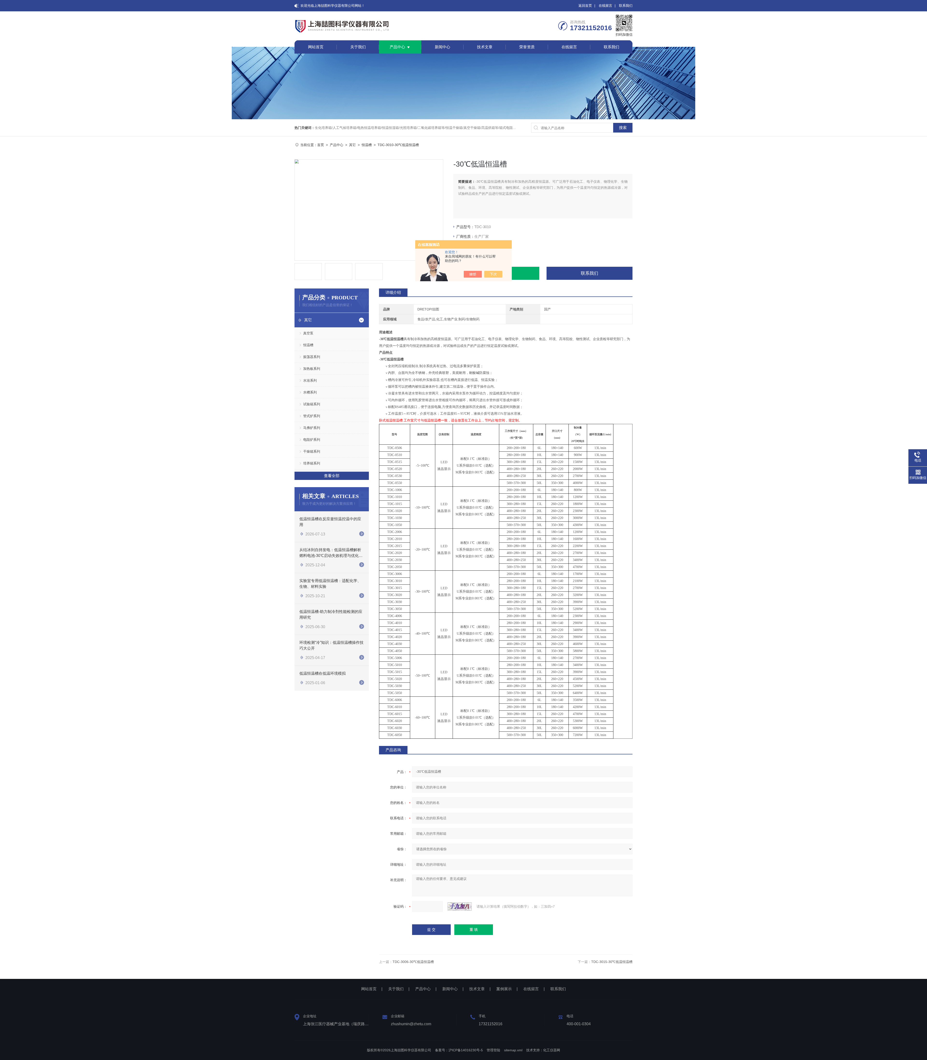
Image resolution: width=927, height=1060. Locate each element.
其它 (352, 145)
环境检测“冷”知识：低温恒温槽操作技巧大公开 (331, 645)
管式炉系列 (311, 416)
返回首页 (585, 5)
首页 (320, 145)
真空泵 (308, 333)
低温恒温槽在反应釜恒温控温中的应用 (330, 522)
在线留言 (605, 5)
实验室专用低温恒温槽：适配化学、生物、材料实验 (330, 584)
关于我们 (358, 47)
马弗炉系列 (311, 428)
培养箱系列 (311, 463)
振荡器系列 (311, 357)
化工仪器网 (551, 1050)
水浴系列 (310, 380)
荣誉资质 (527, 47)
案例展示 (504, 989)
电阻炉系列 (311, 440)
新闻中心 (442, 47)
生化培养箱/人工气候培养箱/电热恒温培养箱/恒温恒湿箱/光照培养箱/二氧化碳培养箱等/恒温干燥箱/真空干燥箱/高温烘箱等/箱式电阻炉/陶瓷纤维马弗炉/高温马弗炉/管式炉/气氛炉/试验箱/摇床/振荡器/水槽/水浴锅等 (474, 128)
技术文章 (484, 47)
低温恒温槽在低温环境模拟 (322, 673)
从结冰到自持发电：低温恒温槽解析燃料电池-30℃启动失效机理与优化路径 (331, 553)
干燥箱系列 (311, 451)
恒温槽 (367, 145)
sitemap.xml (513, 1050)
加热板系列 (311, 369)
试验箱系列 (311, 404)
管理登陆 (493, 1050)
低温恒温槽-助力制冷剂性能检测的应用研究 (330, 614)
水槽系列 (310, 392)
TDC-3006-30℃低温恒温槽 (413, 962)
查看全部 (331, 476)
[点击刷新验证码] (460, 906)
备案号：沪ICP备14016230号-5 (459, 1050)
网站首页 (315, 47)
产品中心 (397, 47)
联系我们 (625, 5)
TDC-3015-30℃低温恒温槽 (611, 962)
